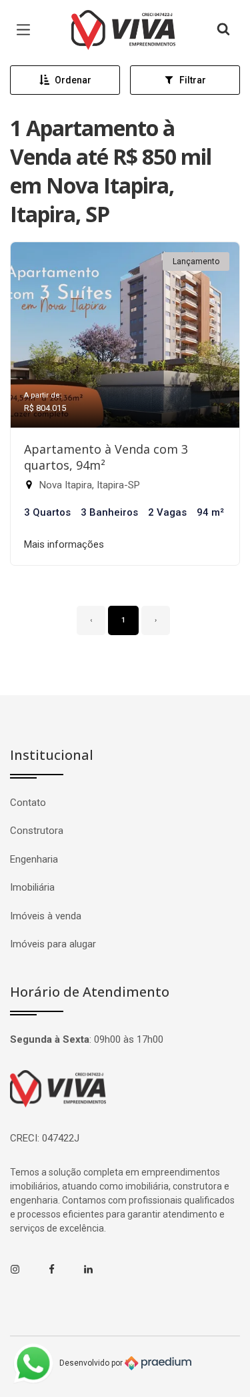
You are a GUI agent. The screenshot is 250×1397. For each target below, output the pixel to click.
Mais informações (64, 544)
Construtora (36, 831)
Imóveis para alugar (53, 944)
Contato (28, 803)
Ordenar (73, 80)
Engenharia (34, 859)
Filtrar (192, 80)
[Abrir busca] (223, 30)
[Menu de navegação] (26, 30)
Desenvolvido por (92, 1363)
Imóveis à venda (45, 916)
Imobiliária (32, 887)
